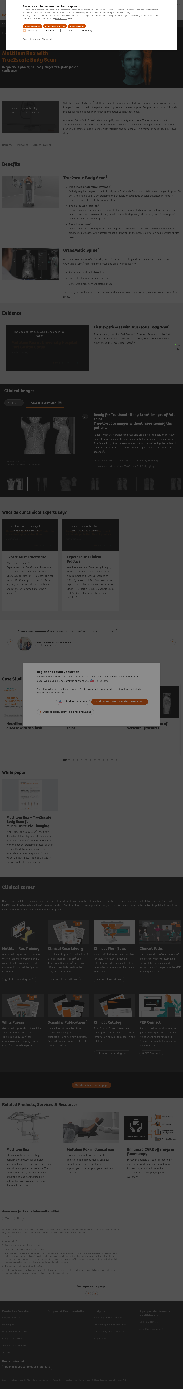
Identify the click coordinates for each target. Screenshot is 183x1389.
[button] (177, 346)
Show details (47, 39)
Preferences (51, 30)
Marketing (87, 30)
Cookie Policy (124, 12)
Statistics (69, 30)
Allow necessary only (55, 26)
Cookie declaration (31, 39)
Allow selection (77, 26)
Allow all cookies (32, 26)
